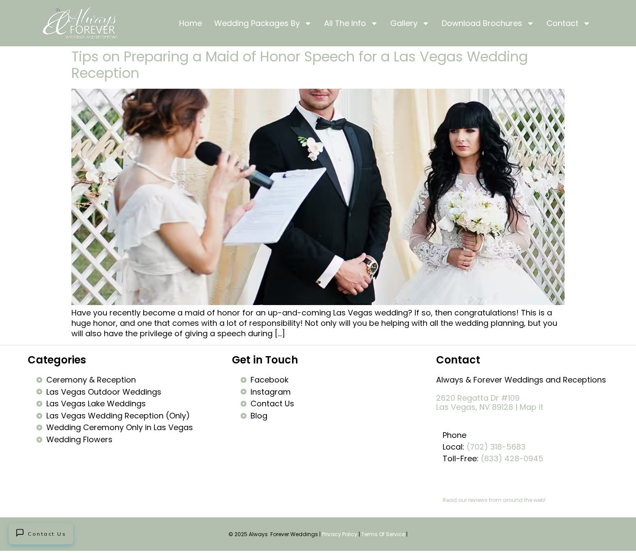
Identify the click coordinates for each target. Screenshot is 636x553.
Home (190, 23)
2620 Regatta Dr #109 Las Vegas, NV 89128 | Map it (489, 402)
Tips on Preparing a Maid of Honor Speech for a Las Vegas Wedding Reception (299, 65)
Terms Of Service (383, 534)
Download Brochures (482, 23)
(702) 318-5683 (496, 446)
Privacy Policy (339, 534)
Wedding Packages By (257, 23)
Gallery (404, 23)
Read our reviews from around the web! (494, 500)
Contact (562, 23)
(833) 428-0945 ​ (513, 458)
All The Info (345, 23)
